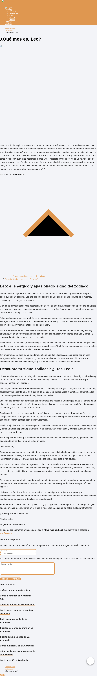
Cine (11, 15)
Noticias (8, 22)
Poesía (12, 20)
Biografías (13, 13)
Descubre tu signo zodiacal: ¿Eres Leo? (21, 279)
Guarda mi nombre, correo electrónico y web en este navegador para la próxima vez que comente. (49, 559)
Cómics (12, 11)
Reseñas (8, 9)
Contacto (8, 24)
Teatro (12, 18)
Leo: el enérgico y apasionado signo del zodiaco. (25, 276)
